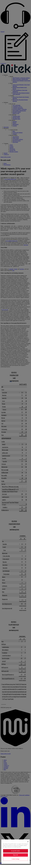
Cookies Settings (15, 859)
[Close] (28, 841)
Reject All (15, 855)
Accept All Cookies (15, 850)
